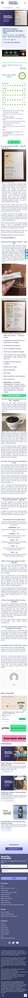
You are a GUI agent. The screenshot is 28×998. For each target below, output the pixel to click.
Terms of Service (5, 932)
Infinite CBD (9, 829)
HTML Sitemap (5, 934)
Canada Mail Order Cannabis (9, 892)
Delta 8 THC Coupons (6, 898)
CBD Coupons (4, 890)
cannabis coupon (13, 651)
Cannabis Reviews (6, 894)
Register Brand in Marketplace (9, 916)
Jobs (2, 936)
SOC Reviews (10, 35)
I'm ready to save (13, 848)
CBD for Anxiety (5, 896)
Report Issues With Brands (8, 938)
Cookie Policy (4, 927)
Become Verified (5, 912)
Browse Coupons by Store (8, 888)
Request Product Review (7, 914)
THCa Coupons (5, 900)
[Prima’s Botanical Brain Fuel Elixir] (9, 76)
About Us (3, 923)
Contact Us (4, 925)
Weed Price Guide (6, 902)
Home (4, 35)
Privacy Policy (4, 930)
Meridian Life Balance (10, 800)
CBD (16, 35)
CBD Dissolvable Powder (6, 771)
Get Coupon (22, 719)
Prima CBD (6, 719)
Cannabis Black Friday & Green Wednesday (12, 904)
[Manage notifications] (2, 995)
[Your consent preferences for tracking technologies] (25, 995)
